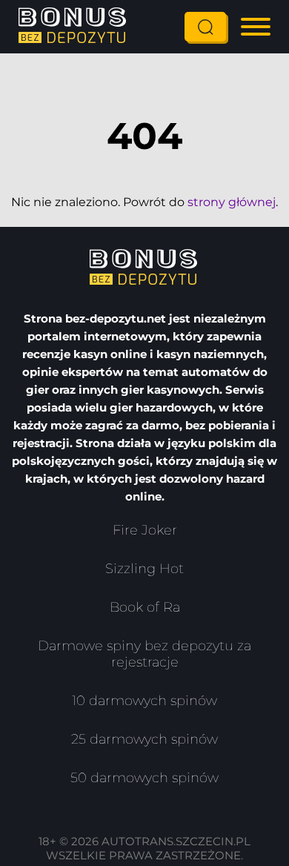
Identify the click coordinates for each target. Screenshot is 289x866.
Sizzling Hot (144, 569)
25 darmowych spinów (144, 739)
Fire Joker (145, 530)
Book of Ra (145, 607)
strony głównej (231, 202)
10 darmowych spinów (144, 701)
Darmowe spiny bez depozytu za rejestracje (144, 654)
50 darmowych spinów (144, 778)
